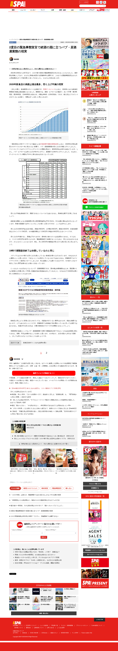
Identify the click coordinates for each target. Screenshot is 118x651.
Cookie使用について (97, 625)
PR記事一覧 (54, 625)
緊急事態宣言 (57, 488)
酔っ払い (69, 488)
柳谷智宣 (45, 488)
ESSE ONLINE (34, 632)
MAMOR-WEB (65, 632)
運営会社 (28, 627)
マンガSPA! (75, 632)
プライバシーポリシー (82, 625)
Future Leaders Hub (86, 632)
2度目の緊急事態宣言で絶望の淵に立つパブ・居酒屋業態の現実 (32, 511)
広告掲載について (18, 625)
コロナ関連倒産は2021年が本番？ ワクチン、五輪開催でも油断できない (35, 516)
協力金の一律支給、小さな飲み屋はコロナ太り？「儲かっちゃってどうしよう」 (37, 505)
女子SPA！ (16, 632)
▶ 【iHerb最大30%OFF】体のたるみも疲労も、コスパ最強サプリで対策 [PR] (35, 388)
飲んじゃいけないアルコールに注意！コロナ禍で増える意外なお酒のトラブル (44, 438)
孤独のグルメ (54, 632)
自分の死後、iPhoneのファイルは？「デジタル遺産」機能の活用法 (37, 563)
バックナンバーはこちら (95, 491)
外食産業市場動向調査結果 (49, 144)
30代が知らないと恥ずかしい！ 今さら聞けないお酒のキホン (33, 69)
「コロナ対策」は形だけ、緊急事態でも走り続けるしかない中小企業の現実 (36, 495)
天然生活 (24, 632)
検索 (104, 6)
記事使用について (39, 627)
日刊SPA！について (31, 625)
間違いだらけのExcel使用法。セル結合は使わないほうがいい (35, 554)
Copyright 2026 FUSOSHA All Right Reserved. (25, 636)
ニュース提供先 (44, 625)
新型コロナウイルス (30, 488)
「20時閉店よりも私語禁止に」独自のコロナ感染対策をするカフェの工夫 (35, 500)
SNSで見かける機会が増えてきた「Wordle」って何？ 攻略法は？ (37, 552)
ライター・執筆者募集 (67, 625)
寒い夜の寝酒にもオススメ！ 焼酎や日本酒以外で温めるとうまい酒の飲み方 (44, 436)
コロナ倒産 (15, 488)
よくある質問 (60, 627)
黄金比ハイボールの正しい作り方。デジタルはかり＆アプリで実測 (37, 557)
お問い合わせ (50, 627)
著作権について (18, 627)
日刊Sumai (44, 632)
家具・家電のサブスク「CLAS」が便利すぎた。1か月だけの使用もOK (38, 560)
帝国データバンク (49, 89)
